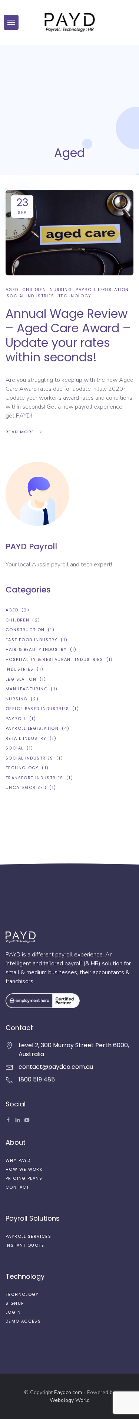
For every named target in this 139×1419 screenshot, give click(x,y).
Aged (12, 290)
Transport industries (34, 778)
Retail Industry (26, 738)
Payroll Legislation (102, 290)
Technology (75, 296)
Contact (17, 1187)
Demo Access (23, 1321)
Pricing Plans (24, 1178)
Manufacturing (27, 689)
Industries (20, 669)
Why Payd (18, 1160)
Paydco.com (68, 1392)
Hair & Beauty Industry (36, 649)
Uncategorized (26, 787)
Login (13, 1312)
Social (14, 748)
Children (34, 290)
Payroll (16, 719)
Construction (25, 630)
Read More (21, 432)
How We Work (24, 1169)
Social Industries (30, 296)
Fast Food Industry (32, 640)
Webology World (70, 1400)
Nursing (61, 290)
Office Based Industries (37, 709)
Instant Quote (25, 1245)
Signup (15, 1303)
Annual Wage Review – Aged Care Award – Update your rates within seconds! (68, 335)
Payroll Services (28, 1236)
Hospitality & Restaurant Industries (54, 659)
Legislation (21, 679)
